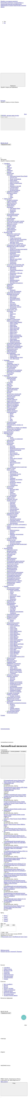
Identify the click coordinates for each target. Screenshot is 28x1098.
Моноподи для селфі (15, 186)
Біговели (12, 704)
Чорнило (12, 318)
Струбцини (13, 461)
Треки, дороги (14, 667)
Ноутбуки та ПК (8, 232)
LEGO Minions (14, 645)
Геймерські (13, 211)
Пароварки (13, 504)
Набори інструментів (15, 450)
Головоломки (13, 686)
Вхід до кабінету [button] (8, 984)
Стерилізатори (14, 485)
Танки (11, 593)
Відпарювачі (13, 537)
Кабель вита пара (14, 305)
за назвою (23, 751)
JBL (11, 217)
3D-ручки (12, 679)
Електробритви (14, 475)
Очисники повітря (15, 520)
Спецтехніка (13, 594)
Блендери (12, 503)
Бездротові (13, 210)
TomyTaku (12, 610)
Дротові (12, 212)
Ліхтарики (12, 493)
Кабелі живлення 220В (16, 336)
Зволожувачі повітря (15, 519)
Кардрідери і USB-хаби (16, 273)
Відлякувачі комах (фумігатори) (18, 544)
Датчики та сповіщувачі (16, 438)
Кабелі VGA (13, 333)
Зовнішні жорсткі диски (16, 357)
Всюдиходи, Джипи (15, 596)
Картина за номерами (15, 691)
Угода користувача (11, 5)
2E (10, 417)
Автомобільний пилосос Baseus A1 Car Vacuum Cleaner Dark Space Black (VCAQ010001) (14, 907)
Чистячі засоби (14, 281)
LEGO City (13, 627)
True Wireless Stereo (15, 208)
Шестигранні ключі (15, 462)
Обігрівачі (12, 517)
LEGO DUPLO (14, 632)
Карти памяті (13, 356)
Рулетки (12, 460)
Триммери (12, 478)
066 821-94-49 (4, 143)
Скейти (12, 707)
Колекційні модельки (15, 669)
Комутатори (13, 297)
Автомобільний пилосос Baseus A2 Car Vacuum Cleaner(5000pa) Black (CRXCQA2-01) (15, 837)
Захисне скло (13, 177)
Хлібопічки (13, 506)
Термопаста (13, 262)
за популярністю (5, 751)
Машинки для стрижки (16, 479)
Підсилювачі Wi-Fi (15, 298)
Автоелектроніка (8, 548)
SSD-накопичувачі (15, 254)
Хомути (12, 464)
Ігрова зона (7, 375)
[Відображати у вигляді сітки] (13, 760)
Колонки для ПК (14, 277)
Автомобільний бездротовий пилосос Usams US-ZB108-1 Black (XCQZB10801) (15, 847)
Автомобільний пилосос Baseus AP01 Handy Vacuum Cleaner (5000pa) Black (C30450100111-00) (15, 789)
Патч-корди (13, 304)
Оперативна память (15, 252)
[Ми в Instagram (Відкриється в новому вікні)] (12, 72)
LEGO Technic (14, 642)
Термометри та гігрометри (17, 521)
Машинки (12, 597)
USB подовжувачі (14, 337)
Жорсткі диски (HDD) (16, 259)
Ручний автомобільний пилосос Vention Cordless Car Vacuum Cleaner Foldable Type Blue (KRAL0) (15, 803)
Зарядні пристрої (14, 181)
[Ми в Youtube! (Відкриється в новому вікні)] (12, 60)
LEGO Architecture (15, 625)
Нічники (12, 490)
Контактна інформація (10, 992)
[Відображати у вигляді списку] (13, 772)
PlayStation (13, 379)
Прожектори (13, 495)
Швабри (12, 533)
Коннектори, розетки (15, 306)
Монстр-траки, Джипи (16, 672)
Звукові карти (13, 260)
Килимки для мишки (15, 276)
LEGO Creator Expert (15, 648)
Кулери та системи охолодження (18, 249)
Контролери (13, 263)
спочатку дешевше (15, 751)
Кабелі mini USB (14, 329)
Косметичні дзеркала (15, 482)
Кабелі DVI (13, 325)
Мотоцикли (13, 599)
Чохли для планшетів (15, 291)
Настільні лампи (14, 489)
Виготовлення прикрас (16, 687)
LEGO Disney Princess (16, 631)
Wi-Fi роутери (13, 295)
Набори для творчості (15, 688)
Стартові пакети (14, 187)
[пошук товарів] (13, 124)
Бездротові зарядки (15, 190)
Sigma (11, 197)
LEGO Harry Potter (15, 651)
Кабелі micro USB (14, 328)
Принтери (12, 316)
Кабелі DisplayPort (15, 340)
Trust (11, 419)
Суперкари (13, 673)
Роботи (12, 592)
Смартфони (7, 163)
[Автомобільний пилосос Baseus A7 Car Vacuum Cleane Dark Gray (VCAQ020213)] (15, 864)
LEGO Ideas (13, 649)
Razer (11, 415)
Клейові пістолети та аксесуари (18, 467)
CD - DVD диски (14, 358)
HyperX (12, 416)
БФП (11, 315)
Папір (11, 312)
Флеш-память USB (15, 354)
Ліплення (12, 677)
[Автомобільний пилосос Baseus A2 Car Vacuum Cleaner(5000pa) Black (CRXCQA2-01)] (15, 830)
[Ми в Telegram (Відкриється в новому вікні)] (12, 36)
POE (11, 301)
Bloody (12, 413)
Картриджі (13, 313)
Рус (5, 23)
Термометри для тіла (15, 474)
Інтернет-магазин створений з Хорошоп (11, 951)
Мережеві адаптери (15, 299)
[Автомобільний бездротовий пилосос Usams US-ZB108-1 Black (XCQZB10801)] (15, 842)
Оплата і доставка (14, 2)
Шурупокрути (14, 453)
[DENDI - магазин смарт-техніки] (8, 931)
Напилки (12, 451)
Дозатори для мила (15, 542)
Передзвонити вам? (5, 144)
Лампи (12, 492)
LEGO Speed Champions (16, 639)
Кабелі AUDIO (14, 323)
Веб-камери (13, 269)
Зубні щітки (13, 471)
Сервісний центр (11, 4)
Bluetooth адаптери (15, 342)
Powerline (12, 302)
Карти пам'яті (13, 180)
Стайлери (12, 481)
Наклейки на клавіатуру (16, 283)
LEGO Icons (13, 655)
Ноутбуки (12, 236)
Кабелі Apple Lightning (16, 322)
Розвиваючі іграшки (15, 690)
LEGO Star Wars (14, 653)
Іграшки (6, 586)
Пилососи (12, 531)
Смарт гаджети (8, 198)
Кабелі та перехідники (16, 183)
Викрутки (12, 447)
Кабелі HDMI (13, 326)
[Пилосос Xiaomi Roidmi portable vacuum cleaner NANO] (15, 809)
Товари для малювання (16, 681)
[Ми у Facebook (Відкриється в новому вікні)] (12, 48)
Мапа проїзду (4, 1081)
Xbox (11, 381)
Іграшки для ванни (15, 696)
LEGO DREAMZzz (15, 634)
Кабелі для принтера (15, 335)
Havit (11, 420)
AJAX (11, 437)
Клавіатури (13, 274)
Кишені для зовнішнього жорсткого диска (16, 241)
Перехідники (13, 339)
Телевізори (6, 360)
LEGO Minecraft (14, 637)
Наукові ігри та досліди (16, 683)
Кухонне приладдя (15, 512)
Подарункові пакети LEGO (17, 656)
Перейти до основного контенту (9, 1)
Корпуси (12, 257)
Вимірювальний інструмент (17, 448)
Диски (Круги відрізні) (16, 458)
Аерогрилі (12, 502)
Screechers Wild (14, 606)
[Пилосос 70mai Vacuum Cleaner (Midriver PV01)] (15, 819)
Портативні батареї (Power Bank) (18, 176)
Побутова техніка (8, 433)
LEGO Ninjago (14, 638)
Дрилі (11, 465)
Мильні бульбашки (15, 710)
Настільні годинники (15, 541)
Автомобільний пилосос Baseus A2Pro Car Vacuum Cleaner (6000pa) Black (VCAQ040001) (15, 859)
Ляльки (12, 620)
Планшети (12, 290)
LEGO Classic (13, 628)
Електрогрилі (13, 507)
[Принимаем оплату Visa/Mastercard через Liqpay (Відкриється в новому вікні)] (14, 936)
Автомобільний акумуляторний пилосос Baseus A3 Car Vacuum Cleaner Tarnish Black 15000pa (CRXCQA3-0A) (15, 882)
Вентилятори (13, 516)
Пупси (11, 621)
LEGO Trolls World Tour (16, 646)
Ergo (11, 195)
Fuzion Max (13, 607)
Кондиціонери (14, 523)
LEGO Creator (13, 630)
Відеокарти (13, 253)
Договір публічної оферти (11, 995)
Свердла (12, 455)
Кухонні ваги (13, 510)
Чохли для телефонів (15, 179)
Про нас (7, 2)
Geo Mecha (13, 608)
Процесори (13, 247)
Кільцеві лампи (14, 188)
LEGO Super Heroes (15, 641)
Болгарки (12, 446)
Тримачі (12, 184)
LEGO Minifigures (14, 652)
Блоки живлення (14, 256)
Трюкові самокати (15, 708)
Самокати (12, 705)
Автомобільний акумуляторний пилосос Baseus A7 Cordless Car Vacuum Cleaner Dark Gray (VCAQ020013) (15, 895)
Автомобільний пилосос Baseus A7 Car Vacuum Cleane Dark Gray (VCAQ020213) (15, 870)
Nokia (11, 194)
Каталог (3, 2)
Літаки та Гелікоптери (16, 670)
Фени (11, 476)
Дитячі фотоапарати (15, 684)
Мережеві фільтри (14, 280)
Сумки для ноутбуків (15, 238)
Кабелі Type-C (14, 332)
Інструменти (13, 308)
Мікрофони (13, 267)
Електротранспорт (9, 431)
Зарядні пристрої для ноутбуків (18, 239)
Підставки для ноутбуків (16, 243)
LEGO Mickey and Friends (16, 644)
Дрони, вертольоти (15, 590)
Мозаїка (12, 680)
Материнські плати (15, 250)
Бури (11, 457)
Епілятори (12, 483)
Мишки (12, 278)
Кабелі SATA (13, 330)
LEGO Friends (13, 635)
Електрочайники (14, 509)
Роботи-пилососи (14, 530)
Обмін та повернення (9, 989)
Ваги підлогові (14, 472)
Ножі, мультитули (14, 454)
